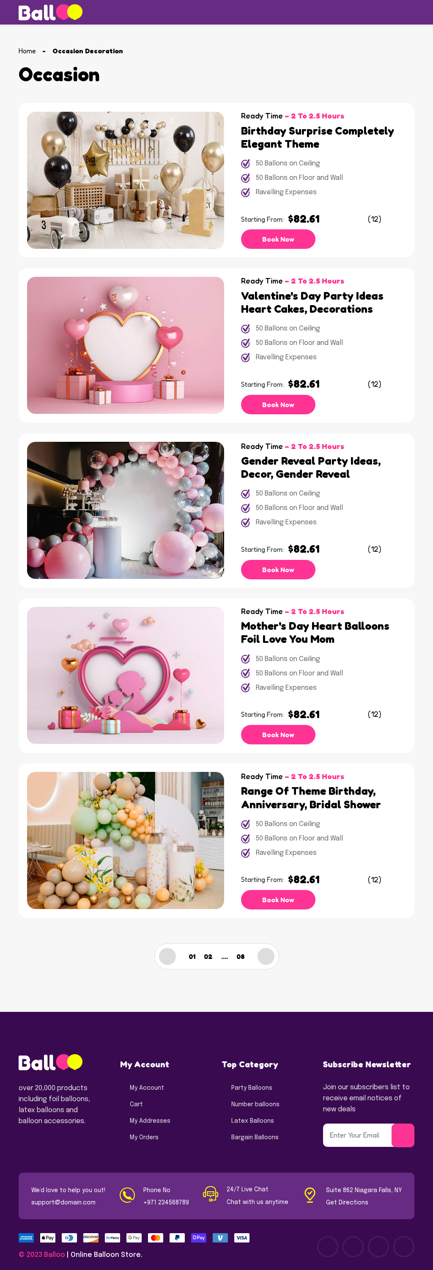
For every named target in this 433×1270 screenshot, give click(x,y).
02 (208, 956)
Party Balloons (251, 1088)
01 (192, 956)
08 (240, 956)
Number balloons (255, 1104)
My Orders (144, 1138)
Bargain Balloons (255, 1138)
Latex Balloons (252, 1121)
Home (27, 51)
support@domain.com (63, 1203)
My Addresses (150, 1121)
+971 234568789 (166, 1203)
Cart (136, 1104)
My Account (147, 1088)
